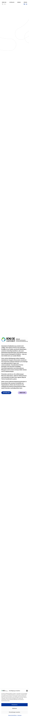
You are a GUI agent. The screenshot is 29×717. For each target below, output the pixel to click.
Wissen (19, 2)
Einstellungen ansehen (14, 712)
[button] (27, 690)
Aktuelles (11, 2)
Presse (25, 2)
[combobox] (8, 4)
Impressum (19, 715)
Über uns (4, 2)
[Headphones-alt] (26, 4)
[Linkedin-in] (24, 4)
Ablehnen (14, 708)
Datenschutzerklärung (12, 715)
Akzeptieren (14, 704)
